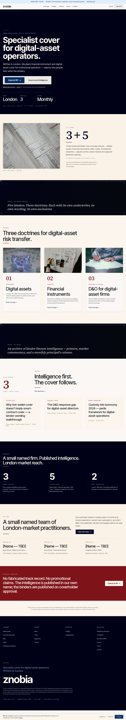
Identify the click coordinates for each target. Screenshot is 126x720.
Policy (21, 718)
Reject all (110, 716)
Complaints (100, 635)
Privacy (99, 642)
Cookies (99, 649)
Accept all (119, 716)
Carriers (61, 6)
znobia (7, 6)
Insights (54, 6)
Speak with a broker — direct (12, 87)
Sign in (111, 6)
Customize (102, 716)
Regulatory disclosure (103, 631)
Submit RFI (119, 6)
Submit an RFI (114, 583)
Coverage (46, 6)
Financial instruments (9, 635)
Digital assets (6, 631)
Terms (99, 646)
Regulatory (37, 638)
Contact (75, 6)
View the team (85, 532)
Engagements (70, 635)
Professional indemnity (9, 646)
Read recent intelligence (38, 80)
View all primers (39, 391)
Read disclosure (91, 1)
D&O (4, 638)
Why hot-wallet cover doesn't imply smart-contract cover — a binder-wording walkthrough (19, 412)
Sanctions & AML (101, 638)
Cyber (4, 642)
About (68, 6)
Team (36, 635)
